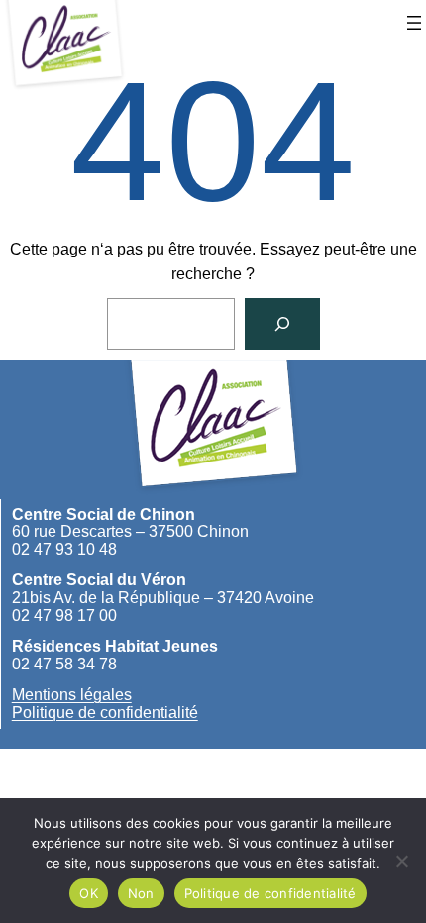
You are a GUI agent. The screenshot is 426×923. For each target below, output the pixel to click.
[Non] (401, 861)
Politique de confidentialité (105, 712)
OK (88, 893)
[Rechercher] (282, 324)
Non (141, 893)
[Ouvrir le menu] (414, 23)
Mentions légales (72, 694)
